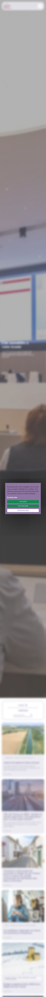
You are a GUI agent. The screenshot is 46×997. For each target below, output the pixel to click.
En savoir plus (12, 497)
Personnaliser (23, 510)
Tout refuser (23, 506)
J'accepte (23, 501)
